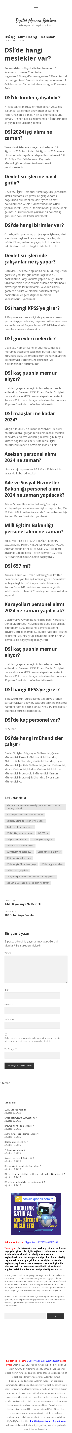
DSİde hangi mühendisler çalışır (21, 864)
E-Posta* (9, 1004)
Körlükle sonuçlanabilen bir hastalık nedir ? (25, 1182)
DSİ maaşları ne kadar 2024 (19, 851)
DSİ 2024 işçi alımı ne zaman (20, 833)
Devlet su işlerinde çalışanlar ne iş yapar (25, 820)
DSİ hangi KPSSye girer (42, 839)
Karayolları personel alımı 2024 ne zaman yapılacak (31, 876)
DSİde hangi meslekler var (19, 858)
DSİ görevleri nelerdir (17, 839)
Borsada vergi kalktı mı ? (16, 1142)
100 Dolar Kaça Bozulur (20, 915)
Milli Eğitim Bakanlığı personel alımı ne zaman (28, 882)
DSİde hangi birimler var (49, 851)
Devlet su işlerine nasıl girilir (20, 827)
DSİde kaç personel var (52, 864)
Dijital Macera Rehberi (36, 20)
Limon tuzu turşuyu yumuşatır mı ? (21, 1117)
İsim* (7, 989)
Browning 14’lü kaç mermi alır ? (19, 1125)
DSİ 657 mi (43, 833)
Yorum (8, 953)
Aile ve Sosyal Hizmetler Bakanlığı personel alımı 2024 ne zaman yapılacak (33, 807)
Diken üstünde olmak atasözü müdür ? (23, 1166)
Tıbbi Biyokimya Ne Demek (23, 904)
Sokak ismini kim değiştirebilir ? (19, 1158)
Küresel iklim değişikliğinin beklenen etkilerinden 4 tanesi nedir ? (35, 1174)
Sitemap (5, 1083)
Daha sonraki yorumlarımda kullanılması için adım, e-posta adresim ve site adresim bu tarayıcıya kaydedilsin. (32, 1040)
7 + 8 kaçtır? (11, 1049)
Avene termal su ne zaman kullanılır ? (22, 1133)
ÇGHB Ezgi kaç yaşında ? (16, 1109)
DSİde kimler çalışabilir (17, 870)
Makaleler (19, 797)
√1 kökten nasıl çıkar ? (15, 1150)
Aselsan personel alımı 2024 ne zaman (25, 814)
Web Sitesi (9, 1019)
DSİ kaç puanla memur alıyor (20, 845)
